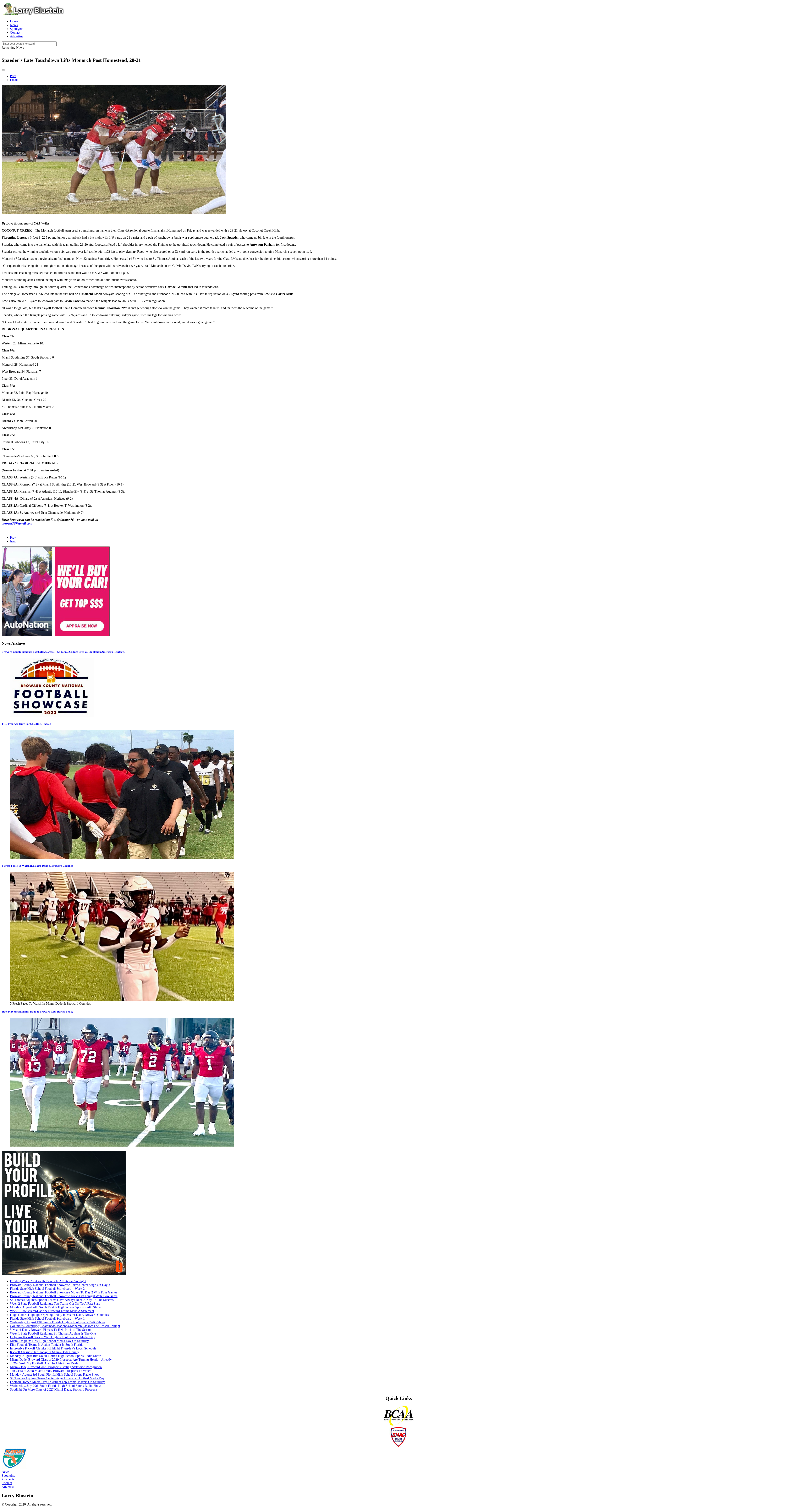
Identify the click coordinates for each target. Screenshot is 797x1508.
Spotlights (8, 1475)
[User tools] (3, 70)
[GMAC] (398, 1446)
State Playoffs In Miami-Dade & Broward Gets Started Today (37, 1011)
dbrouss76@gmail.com (17, 523)
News (5, 1472)
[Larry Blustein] (33, 14)
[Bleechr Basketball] (64, 1274)
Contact (7, 1483)
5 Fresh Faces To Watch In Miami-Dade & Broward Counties (37, 865)
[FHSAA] (14, 1468)
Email (14, 80)
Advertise (8, 1486)
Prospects (8, 1479)
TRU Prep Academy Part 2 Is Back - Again (26, 723)
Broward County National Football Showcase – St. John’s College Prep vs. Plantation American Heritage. (63, 651)
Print (13, 76)
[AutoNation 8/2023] (56, 635)
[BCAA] (398, 1425)
